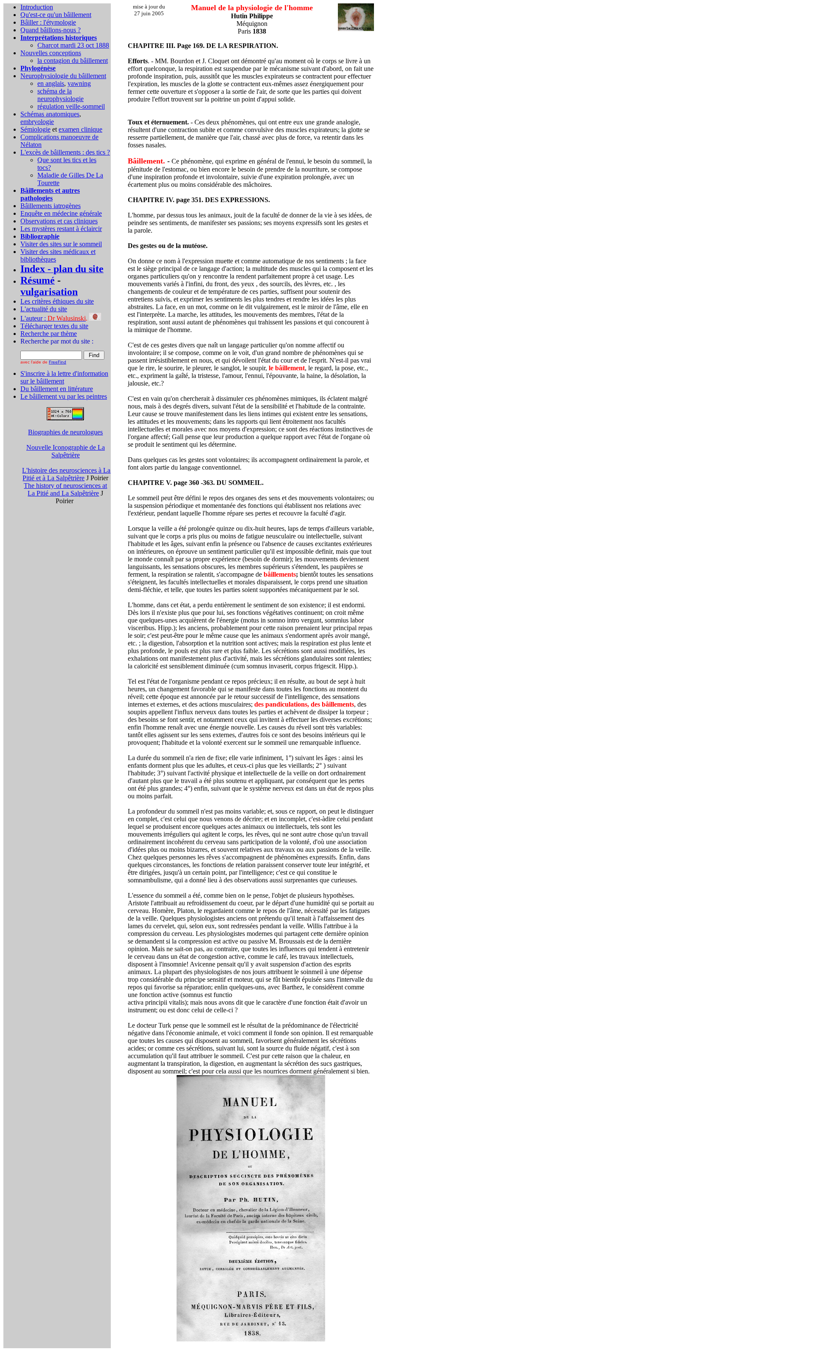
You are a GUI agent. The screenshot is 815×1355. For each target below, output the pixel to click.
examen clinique (80, 129)
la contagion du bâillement (72, 60)
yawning (79, 83)
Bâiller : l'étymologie (48, 22)
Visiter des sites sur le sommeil (61, 244)
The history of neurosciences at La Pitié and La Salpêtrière (65, 489)
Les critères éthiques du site (57, 301)
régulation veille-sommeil (71, 106)
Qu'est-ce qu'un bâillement (55, 14)
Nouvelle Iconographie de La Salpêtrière (65, 451)
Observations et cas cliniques (59, 221)
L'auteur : (53, 318)
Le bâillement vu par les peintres (63, 396)
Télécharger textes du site (54, 326)
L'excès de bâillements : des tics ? (65, 152)
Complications (40, 137)
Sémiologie (35, 129)
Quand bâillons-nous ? (50, 30)
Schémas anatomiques (49, 114)
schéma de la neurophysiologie (60, 94)
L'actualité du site (43, 309)
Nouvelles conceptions (50, 52)
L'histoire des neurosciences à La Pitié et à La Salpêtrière (66, 474)
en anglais (50, 83)
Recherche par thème (48, 333)
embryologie (37, 121)
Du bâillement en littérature (56, 388)
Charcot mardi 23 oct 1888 (73, 45)
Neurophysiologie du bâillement (63, 75)
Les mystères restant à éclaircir (61, 228)
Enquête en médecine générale (61, 213)
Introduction (36, 7)
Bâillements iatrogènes (50, 205)
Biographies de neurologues (65, 432)
